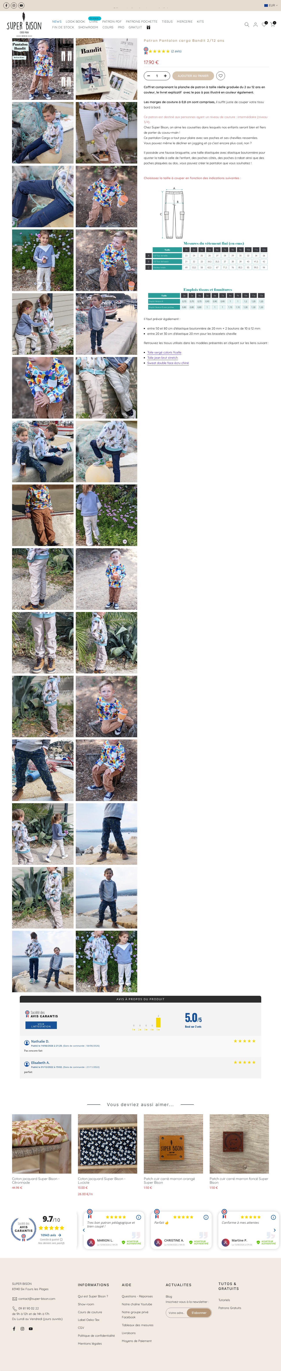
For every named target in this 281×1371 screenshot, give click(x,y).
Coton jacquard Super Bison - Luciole (101, 1180)
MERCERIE (185, 22)
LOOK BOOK (75, 22)
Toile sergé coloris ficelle (164, 352)
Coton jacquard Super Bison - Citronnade (35, 1180)
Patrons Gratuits (229, 1308)
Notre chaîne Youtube (137, 1304)
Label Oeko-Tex (88, 1320)
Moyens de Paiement (137, 1341)
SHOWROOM (88, 27)
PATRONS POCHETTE (141, 22)
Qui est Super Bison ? (93, 1296)
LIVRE (94, 21)
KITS (200, 22)
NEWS (56, 22)
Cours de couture (90, 1312)
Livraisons (129, 1333)
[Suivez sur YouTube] (21, 5)
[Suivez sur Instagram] (14, 5)
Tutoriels (224, 1300)
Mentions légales (90, 1344)
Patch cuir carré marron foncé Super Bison (239, 1180)
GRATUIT (135, 27)
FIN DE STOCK (63, 27)
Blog (169, 1296)
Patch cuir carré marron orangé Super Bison (169, 1180)
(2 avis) (176, 51)
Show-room (86, 1304)
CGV (81, 1328)
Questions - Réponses (137, 1296)
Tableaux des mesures (137, 1325)
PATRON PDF (112, 22)
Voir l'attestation (41, 1025)
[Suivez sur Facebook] (6, 5)
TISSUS (167, 22)
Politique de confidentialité (96, 1336)
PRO (121, 27)
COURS (108, 27)
